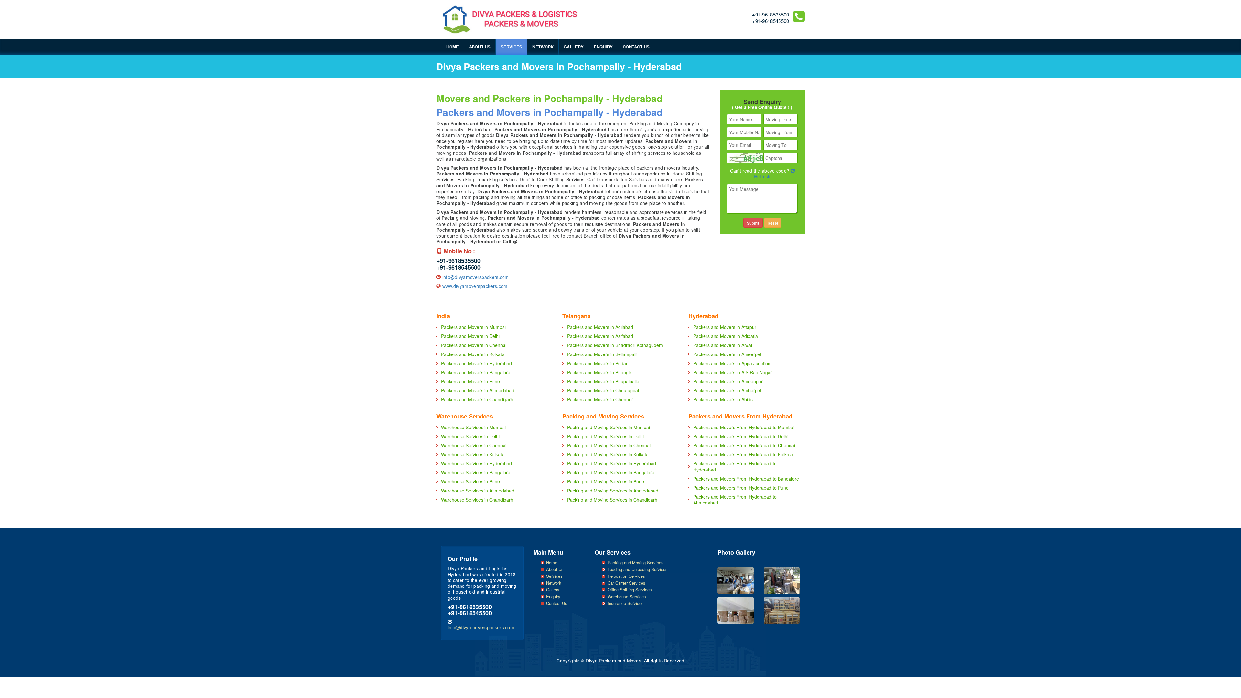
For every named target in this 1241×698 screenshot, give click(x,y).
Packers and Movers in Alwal (722, 345)
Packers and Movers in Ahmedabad (477, 390)
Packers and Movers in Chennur (600, 399)
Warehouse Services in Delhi (470, 436)
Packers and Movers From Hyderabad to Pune (741, 487)
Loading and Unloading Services (638, 569)
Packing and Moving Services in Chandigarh (612, 499)
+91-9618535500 (770, 14)
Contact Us (636, 47)
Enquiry (603, 47)
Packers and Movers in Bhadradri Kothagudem (615, 345)
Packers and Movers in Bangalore (475, 372)
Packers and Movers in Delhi (470, 336)
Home (452, 47)
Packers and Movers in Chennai (473, 345)
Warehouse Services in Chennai (473, 445)
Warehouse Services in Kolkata (472, 454)
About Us (480, 47)
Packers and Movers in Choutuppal (603, 390)
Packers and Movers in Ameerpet (727, 354)
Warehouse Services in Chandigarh (477, 499)
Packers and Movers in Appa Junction (731, 363)
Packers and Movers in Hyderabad (476, 363)
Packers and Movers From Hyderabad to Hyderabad (735, 466)
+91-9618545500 (770, 20)
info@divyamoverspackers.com (475, 277)
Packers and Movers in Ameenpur (728, 381)
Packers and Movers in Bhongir (599, 372)
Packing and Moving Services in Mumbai (608, 427)
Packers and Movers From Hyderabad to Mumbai (743, 427)
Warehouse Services (627, 596)
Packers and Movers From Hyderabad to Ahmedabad (735, 499)
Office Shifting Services (630, 590)
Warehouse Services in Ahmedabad (477, 490)
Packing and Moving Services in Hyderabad (611, 463)
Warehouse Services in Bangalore (475, 472)
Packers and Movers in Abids (723, 399)
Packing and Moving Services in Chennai (609, 445)
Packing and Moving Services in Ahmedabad (612, 490)
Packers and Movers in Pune (470, 381)
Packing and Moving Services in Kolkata (608, 454)
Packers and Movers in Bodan (598, 363)
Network (543, 47)
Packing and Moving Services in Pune (605, 481)
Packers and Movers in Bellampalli (602, 354)
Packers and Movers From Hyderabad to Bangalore (746, 478)
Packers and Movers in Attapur (724, 327)
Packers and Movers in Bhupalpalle (603, 381)
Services (511, 47)
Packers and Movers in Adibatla (725, 336)
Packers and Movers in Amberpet (727, 390)
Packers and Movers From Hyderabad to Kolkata (743, 454)
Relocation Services (626, 576)
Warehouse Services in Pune (470, 481)
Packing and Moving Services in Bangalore (610, 472)
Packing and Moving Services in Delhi (605, 436)
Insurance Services (626, 603)
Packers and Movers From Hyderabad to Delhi (740, 436)
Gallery (574, 47)
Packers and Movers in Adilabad (600, 327)
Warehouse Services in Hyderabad (476, 463)
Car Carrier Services (626, 583)
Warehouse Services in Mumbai (473, 427)
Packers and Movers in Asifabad (600, 336)
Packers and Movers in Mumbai (473, 327)
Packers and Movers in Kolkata (472, 354)
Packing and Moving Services (635, 562)
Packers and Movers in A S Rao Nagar (732, 372)
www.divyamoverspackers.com (475, 286)
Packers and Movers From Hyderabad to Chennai (744, 445)
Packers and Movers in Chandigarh (477, 399)
